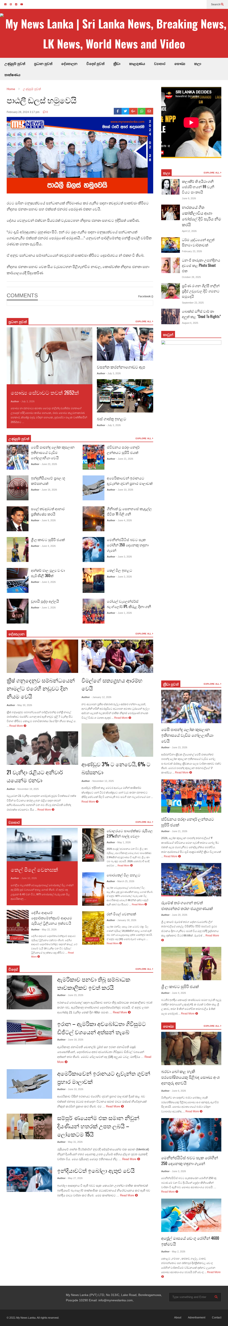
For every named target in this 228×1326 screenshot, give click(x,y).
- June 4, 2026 (48, 546)
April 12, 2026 (189, 231)
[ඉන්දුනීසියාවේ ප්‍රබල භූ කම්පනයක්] (17, 487)
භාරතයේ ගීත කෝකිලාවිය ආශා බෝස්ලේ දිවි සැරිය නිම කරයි (201, 215)
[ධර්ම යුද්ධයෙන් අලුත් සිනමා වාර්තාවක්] (170, 245)
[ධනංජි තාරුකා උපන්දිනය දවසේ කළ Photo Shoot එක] (170, 265)
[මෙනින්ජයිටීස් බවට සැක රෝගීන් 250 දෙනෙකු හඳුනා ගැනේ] (93, 549)
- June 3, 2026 (48, 582)
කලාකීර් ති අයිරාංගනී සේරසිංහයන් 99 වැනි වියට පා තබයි (198, 187)
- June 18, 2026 (74, 1039)
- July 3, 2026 (27, 401)
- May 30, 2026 (24, 705)
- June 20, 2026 (178, 915)
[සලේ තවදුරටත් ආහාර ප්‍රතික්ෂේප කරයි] (17, 518)
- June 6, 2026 (178, 1090)
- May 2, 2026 (177, 1251)
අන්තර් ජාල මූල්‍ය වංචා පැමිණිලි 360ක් (48, 572)
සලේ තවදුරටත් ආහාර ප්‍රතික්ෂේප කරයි (48, 511)
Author (15, 401)
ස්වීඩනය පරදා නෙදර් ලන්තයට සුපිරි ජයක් (123, 449)
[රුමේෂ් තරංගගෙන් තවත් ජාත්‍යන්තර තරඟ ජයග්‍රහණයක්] (191, 879)
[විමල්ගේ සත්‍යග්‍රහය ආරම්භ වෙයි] (117, 656)
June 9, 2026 (189, 198)
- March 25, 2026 (125, 881)
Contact (216, 1317)
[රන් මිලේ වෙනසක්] (93, 928)
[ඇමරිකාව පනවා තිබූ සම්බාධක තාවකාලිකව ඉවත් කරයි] (29, 992)
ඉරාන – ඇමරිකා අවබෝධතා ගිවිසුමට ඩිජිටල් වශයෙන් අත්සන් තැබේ (101, 1027)
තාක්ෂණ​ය (12, 74)
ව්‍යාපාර (159, 63)
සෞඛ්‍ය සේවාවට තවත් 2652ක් (45, 392)
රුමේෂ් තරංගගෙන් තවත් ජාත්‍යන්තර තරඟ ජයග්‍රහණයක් (187, 905)
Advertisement (196, 1317)
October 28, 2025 (191, 277)
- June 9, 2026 (48, 520)
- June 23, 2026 (48, 464)
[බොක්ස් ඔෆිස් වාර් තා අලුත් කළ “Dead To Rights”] (170, 316)
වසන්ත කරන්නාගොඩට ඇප (121, 367)
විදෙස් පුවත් (95, 63)
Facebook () (145, 296)
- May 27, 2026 (74, 1178)
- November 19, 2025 (27, 789)
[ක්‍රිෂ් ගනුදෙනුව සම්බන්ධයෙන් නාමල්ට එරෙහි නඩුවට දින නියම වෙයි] (42, 656)
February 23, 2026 (192, 251)
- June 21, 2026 (124, 458)
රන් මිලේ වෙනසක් (121, 913)
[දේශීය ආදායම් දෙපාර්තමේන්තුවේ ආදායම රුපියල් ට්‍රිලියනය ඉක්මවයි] (18, 926)
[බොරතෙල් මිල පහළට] (93, 889)
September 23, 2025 (193, 302)
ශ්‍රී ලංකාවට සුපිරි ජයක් (48, 539)
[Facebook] (118, 111)
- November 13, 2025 (102, 781)
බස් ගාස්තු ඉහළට (111, 418)
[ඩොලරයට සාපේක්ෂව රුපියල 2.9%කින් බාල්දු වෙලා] (93, 845)
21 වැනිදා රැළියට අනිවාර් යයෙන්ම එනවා (35, 776)
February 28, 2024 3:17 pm (23, 112)
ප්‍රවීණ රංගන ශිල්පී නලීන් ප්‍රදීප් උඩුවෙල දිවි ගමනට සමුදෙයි (201, 291)
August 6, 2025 (190, 323)
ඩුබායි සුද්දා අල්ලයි (45, 601)
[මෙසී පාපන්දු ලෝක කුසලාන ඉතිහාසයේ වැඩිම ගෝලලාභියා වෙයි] (17, 457)
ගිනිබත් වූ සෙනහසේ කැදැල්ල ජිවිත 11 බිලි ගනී (129, 511)
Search (216, 4)
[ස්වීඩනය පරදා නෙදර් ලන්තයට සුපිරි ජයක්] (93, 457)
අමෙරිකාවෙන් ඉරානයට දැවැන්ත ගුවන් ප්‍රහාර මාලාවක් (130, 480)
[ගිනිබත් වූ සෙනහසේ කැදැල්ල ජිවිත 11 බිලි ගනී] (93, 518)
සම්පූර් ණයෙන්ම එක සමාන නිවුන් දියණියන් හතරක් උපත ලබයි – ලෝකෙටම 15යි (98, 1125)
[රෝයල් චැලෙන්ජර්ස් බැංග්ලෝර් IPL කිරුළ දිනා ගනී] (93, 611)
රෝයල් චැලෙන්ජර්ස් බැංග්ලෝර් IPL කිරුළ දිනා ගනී (129, 603)
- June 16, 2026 (48, 489)
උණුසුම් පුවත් (14, 63)
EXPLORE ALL (144, 321)
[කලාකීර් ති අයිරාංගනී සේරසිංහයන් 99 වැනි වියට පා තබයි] (170, 187)
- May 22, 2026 (48, 929)
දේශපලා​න (16, 633)
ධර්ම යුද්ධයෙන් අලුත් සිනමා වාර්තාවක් (198, 242)
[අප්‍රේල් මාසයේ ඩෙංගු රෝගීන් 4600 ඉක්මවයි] (191, 1215)
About (177, 1317)
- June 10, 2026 (124, 489)
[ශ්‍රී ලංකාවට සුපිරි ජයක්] (17, 549)
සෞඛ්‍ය (168, 1026)
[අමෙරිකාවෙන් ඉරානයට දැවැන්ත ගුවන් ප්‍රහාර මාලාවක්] (93, 487)
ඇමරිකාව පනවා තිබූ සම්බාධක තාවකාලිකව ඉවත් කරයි (93, 983)
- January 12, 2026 (101, 697)
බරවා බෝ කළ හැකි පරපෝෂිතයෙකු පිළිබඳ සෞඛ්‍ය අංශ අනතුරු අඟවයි (190, 1077)
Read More (32, 422)
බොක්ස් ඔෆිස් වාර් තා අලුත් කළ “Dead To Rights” (201, 313)
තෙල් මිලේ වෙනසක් (34, 869)
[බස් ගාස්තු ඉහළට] (125, 395)
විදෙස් (13, 969)
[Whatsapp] (142, 111)
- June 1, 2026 (48, 607)
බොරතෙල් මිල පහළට (123, 874)
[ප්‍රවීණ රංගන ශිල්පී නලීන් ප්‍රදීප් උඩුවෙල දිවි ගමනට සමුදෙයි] (170, 291)
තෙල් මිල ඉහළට (119, 570)
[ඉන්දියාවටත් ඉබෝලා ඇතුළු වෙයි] (29, 1179)
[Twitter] (125, 111)
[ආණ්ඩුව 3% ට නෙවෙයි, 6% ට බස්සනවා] (117, 740)
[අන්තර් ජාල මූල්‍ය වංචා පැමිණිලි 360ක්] (17, 580)
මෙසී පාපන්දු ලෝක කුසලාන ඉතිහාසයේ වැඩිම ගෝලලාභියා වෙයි (53, 452)
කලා (197, 63)
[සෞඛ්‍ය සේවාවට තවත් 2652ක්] (49, 355)
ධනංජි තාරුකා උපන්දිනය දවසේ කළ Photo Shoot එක (201, 265)
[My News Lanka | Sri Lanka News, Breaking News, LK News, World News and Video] (114, 33)
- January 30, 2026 (126, 920)
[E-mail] (149, 111)
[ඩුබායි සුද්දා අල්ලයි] (17, 611)
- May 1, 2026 (123, 842)
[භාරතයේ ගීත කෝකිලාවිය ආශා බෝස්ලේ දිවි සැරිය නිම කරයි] (170, 212)
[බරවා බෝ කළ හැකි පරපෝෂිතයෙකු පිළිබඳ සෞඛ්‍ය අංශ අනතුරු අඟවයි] (191, 1048)
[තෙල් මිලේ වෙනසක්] (42, 844)
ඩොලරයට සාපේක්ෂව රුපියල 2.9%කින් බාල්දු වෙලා (130, 833)
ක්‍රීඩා (116, 63)
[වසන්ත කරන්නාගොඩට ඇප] (125, 344)
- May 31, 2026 (74, 1142)
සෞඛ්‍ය (179, 63)
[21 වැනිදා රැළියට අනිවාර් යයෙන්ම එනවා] (42, 748)
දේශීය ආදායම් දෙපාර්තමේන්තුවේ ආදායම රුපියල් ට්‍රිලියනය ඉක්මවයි (51, 918)
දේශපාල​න (69, 63)
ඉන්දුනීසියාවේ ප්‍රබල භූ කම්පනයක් (48, 480)
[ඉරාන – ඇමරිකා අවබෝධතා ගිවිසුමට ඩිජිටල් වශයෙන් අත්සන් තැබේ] (29, 1032)
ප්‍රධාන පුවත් (43, 63)
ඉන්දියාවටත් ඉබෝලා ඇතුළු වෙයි (96, 1170)
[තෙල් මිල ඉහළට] (93, 580)
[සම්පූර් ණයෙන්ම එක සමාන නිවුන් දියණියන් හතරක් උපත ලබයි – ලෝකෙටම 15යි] (29, 1126)
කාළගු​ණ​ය (137, 63)
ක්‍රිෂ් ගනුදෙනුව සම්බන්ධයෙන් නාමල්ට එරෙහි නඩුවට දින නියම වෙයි (41, 688)
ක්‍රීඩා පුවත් (171, 684)
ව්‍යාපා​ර (14, 822)
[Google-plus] (133, 111)
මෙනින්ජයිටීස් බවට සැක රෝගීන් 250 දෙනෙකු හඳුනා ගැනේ (128, 545)
